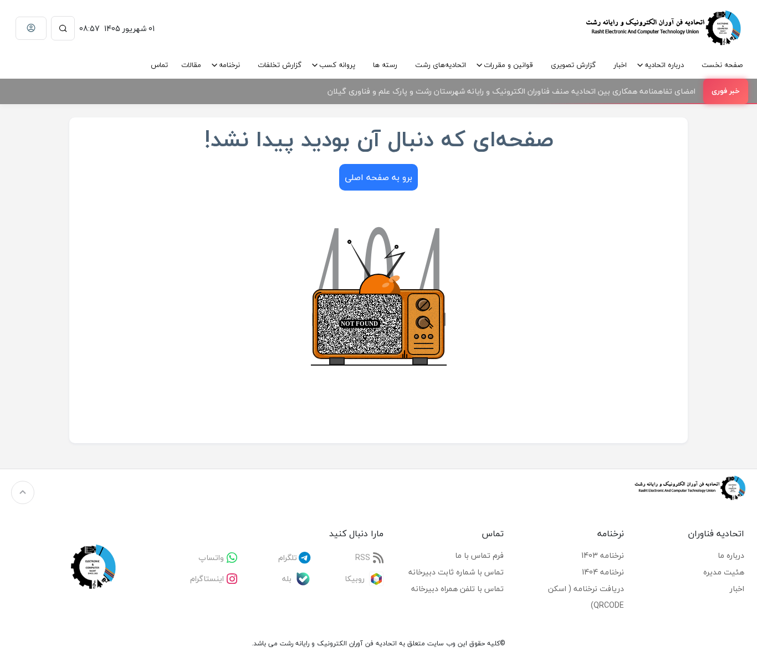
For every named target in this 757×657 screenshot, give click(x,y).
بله (286, 579)
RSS (362, 557)
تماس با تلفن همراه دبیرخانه (457, 589)
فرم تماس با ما (479, 555)
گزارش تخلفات (279, 65)
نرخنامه (229, 65)
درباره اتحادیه (664, 65)
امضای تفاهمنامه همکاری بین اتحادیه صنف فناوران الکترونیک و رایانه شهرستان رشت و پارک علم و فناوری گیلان (511, 91)
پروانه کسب (337, 65)
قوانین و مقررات (508, 65)
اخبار (620, 65)
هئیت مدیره (723, 572)
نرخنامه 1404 (603, 572)
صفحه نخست (722, 65)
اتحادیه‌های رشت (440, 65)
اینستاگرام (207, 579)
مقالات (191, 65)
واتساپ (211, 557)
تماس (159, 65)
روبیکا (355, 579)
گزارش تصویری (573, 65)
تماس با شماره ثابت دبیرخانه (456, 572)
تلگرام (287, 557)
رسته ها (385, 65)
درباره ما (731, 555)
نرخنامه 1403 (602, 555)
